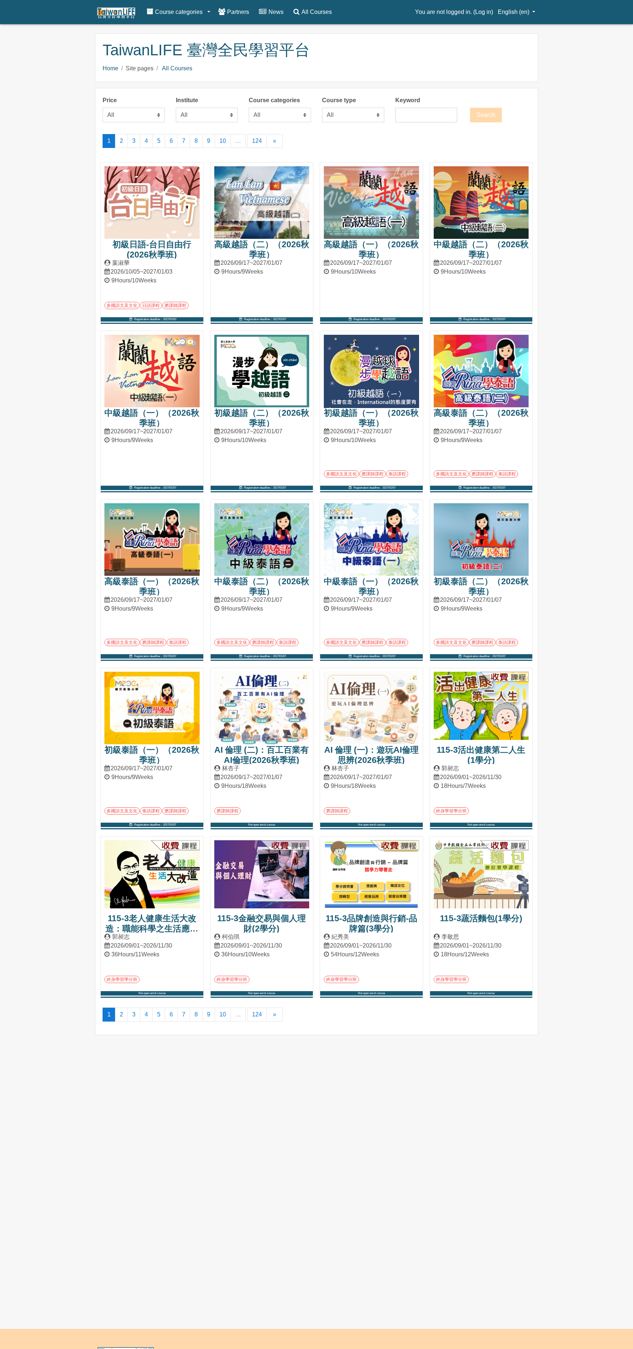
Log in (483, 12)
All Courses (177, 68)
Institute (187, 100)
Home (110, 68)
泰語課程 (397, 474)
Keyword (407, 100)
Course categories (274, 100)
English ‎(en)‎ (514, 12)
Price (110, 100)
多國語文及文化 (122, 305)
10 (222, 141)
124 (257, 141)
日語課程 (151, 305)
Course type (339, 100)
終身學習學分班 (451, 811)
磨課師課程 (175, 305)
